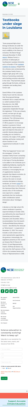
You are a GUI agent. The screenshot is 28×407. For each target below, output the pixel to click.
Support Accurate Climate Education (16, 402)
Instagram (11, 291)
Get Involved (16, 300)
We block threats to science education (4, 304)
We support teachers (4, 298)
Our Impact (4, 323)
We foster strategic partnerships (4, 318)
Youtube (15, 291)
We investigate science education (5, 312)
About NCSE (16, 297)
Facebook (2, 291)
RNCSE (14, 303)
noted (18, 183)
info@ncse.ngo (5, 285)
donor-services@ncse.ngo (9, 287)
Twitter (7, 291)
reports (4, 57)
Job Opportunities (17, 307)
